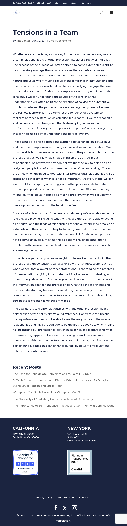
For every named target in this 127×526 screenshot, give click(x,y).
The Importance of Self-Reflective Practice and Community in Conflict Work (63, 405)
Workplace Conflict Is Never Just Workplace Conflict (48, 392)
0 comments (64, 40)
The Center (23, 40)
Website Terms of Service (72, 497)
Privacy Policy (43, 497)
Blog (51, 40)
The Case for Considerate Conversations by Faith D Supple (52, 374)
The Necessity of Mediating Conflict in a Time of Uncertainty (53, 399)
